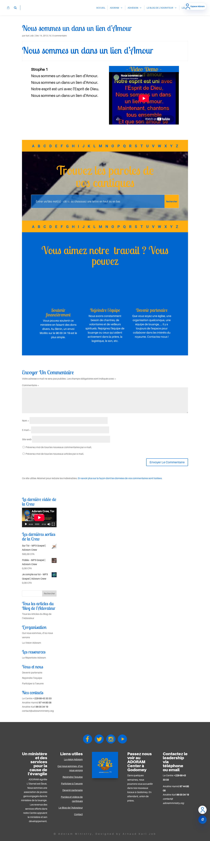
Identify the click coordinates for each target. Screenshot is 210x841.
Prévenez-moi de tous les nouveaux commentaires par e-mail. (59, 447)
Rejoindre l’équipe (32, 677)
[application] (39, 517)
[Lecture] (26, 524)
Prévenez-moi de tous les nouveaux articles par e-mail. (55, 453)
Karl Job (30, 35)
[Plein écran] (53, 524)
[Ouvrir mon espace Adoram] (202, 810)
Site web (27, 439)
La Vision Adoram (31, 642)
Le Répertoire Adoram (34, 657)
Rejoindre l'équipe (105, 310)
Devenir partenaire (152, 310)
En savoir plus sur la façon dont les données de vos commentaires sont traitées (120, 478)
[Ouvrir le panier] (202, 819)
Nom (25, 420)
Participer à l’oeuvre (33, 683)
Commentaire (30, 385)
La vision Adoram (73, 759)
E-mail (26, 429)
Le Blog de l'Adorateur (71, 807)
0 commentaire (59, 35)
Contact (78, 814)
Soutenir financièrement (58, 312)
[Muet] (48, 524)
